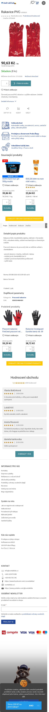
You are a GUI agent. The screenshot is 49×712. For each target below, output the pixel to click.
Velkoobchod (6, 509)
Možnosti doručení (31, 76)
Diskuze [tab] (21, 225)
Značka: (9, 18)
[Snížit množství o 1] (9, 84)
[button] (9, 200)
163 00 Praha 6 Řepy (8, 545)
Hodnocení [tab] (13, 225)
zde (23, 696)
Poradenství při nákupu (9, 512)
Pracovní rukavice (19, 297)
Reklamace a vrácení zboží (10, 477)
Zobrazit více (24, 454)
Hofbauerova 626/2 (8, 542)
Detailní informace (7, 101)
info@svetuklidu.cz (11, 571)
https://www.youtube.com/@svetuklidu (19, 588)
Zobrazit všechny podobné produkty (24, 363)
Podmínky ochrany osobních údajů (13, 483)
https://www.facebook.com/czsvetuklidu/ (19, 581)
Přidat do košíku (22, 83)
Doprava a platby (7, 474)
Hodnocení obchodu (24, 377)
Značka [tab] (28, 225)
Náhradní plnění (6, 515)
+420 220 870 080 (11, 574)
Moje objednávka (7, 492)
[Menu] (43, 3)
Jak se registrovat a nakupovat (12, 506)
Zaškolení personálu (8, 518)
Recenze (4, 486)
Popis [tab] (5, 225)
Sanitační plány (6, 521)
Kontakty (4, 471)
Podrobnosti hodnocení (31, 16)
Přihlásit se (8, 622)
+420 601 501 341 (11, 578)
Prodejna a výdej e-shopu (10, 539)
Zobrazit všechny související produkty (24, 219)
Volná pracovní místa (8, 489)
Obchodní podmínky (8, 480)
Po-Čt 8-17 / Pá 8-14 (8, 548)
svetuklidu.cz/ (10, 585)
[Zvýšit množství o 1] (9, 82)
